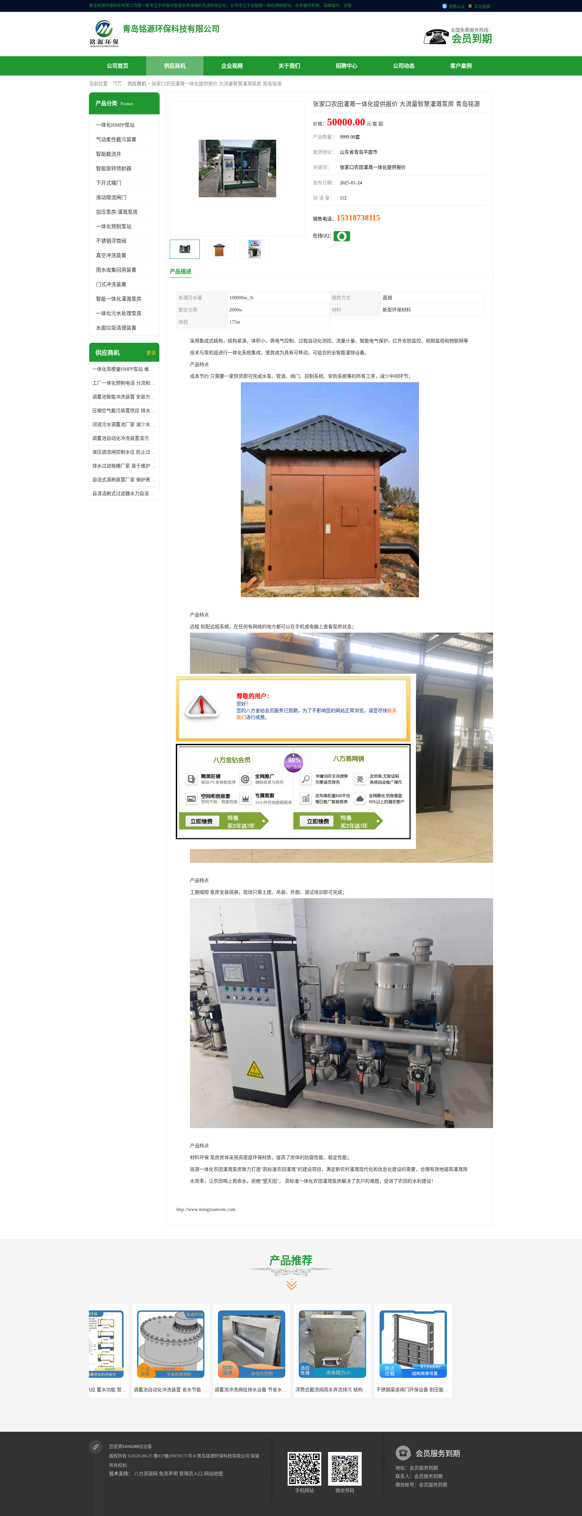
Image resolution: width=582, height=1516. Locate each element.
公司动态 (404, 66)
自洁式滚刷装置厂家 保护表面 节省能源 (124, 479)
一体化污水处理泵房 (118, 313)
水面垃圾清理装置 (116, 328)
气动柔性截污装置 (116, 139)
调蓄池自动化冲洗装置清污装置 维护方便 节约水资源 (124, 438)
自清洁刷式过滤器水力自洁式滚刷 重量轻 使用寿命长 (124, 493)
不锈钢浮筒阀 (111, 241)
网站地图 (213, 1473)
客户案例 (461, 66)
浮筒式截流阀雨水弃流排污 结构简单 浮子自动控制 (273, 1389)
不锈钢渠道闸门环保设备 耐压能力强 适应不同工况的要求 (361, 1389)
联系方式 (117, 85)
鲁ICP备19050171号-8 (175, 1455)
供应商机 (175, 66)
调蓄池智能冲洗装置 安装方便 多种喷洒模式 (124, 396)
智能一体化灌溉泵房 (118, 299)
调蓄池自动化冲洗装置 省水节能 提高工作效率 (106, 1389)
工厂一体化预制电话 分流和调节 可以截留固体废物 (124, 383)
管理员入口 (191, 1473)
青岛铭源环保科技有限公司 (223, 1455)
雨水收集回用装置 (116, 270)
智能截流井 (108, 154)
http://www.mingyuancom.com (205, 1209)
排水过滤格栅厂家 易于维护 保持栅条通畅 (124, 465)
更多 (151, 353)
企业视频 (232, 66)
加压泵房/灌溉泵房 (117, 212)
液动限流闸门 (111, 197)
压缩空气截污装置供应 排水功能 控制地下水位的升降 (124, 410)
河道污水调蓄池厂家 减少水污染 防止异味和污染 (124, 424)
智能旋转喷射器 (113, 168)
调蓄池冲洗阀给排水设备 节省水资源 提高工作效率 (192, 1389)
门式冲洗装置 (111, 284)
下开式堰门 (108, 183)
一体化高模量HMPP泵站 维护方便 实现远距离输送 (124, 369)
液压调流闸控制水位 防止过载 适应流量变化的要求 (124, 452)
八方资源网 (146, 1473)
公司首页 (117, 66)
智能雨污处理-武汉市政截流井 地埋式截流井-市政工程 (438, 1389)
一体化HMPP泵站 (115, 125)
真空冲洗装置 (111, 255)
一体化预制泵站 (113, 226)
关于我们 (289, 66)
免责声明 (168, 1473)
